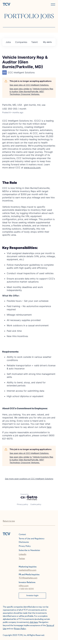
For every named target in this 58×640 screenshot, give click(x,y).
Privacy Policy (25, 546)
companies (21, 42)
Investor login (32, 595)
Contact (22, 534)
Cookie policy (35, 504)
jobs (8, 42)
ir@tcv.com (23, 586)
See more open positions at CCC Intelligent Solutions (29, 478)
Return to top (9, 521)
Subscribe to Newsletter (29, 550)
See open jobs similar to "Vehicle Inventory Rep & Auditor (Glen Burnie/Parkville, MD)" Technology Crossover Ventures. (31, 91)
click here (34, 622)
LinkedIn (22, 554)
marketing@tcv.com (27, 570)
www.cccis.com (32, 167)
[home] (15, 4)
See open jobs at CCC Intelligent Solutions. (29, 85)
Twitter (22, 558)
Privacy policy (22, 504)
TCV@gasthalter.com (28, 578)
